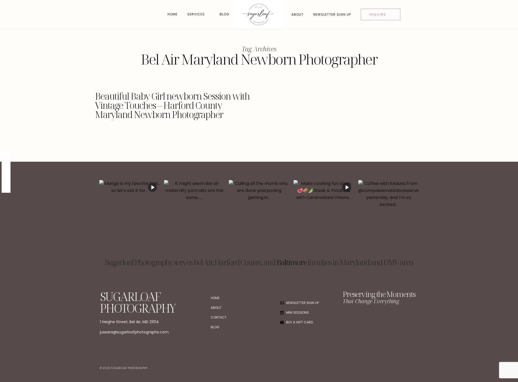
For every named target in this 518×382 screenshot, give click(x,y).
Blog (224, 14)
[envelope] (6, 187)
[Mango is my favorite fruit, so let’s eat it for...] (129, 218)
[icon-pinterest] (369, 319)
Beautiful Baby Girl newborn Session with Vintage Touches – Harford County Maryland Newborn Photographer (172, 105)
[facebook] (6, 158)
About (297, 14)
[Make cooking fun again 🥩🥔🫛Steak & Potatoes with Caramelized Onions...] (324, 218)
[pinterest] (6, 168)
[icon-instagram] (358, 319)
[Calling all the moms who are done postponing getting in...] (259, 218)
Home (173, 14)
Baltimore (291, 262)
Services (196, 14)
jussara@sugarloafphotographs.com (134, 332)
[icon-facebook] (346, 319)
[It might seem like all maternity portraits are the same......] (194, 218)
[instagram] (6, 177)
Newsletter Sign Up (332, 14)
